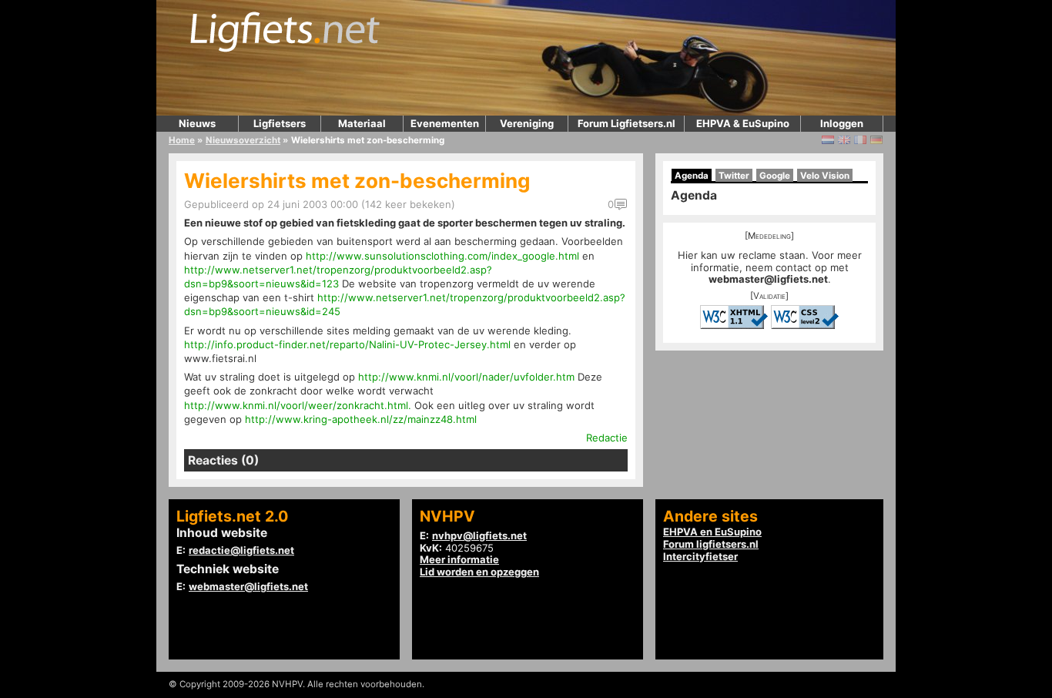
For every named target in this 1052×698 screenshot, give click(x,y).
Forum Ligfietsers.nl (626, 123)
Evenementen (444, 123)
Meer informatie (459, 559)
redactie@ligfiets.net (241, 550)
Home (182, 140)
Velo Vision (824, 175)
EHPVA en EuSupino (712, 531)
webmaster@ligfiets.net (768, 279)
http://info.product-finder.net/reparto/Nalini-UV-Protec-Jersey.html (347, 344)
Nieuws (197, 123)
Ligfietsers (279, 123)
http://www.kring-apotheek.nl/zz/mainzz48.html (361, 419)
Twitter (734, 175)
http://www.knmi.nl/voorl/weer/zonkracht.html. (297, 405)
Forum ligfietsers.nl (711, 544)
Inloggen (841, 123)
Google (774, 175)
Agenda (692, 175)
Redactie (607, 437)
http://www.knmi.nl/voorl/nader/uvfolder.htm (466, 377)
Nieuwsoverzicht (243, 140)
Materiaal (362, 123)
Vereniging (527, 123)
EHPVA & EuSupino (742, 123)
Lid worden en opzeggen (479, 571)
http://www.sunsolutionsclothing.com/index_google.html (442, 256)
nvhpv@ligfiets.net (479, 535)
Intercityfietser (700, 556)
